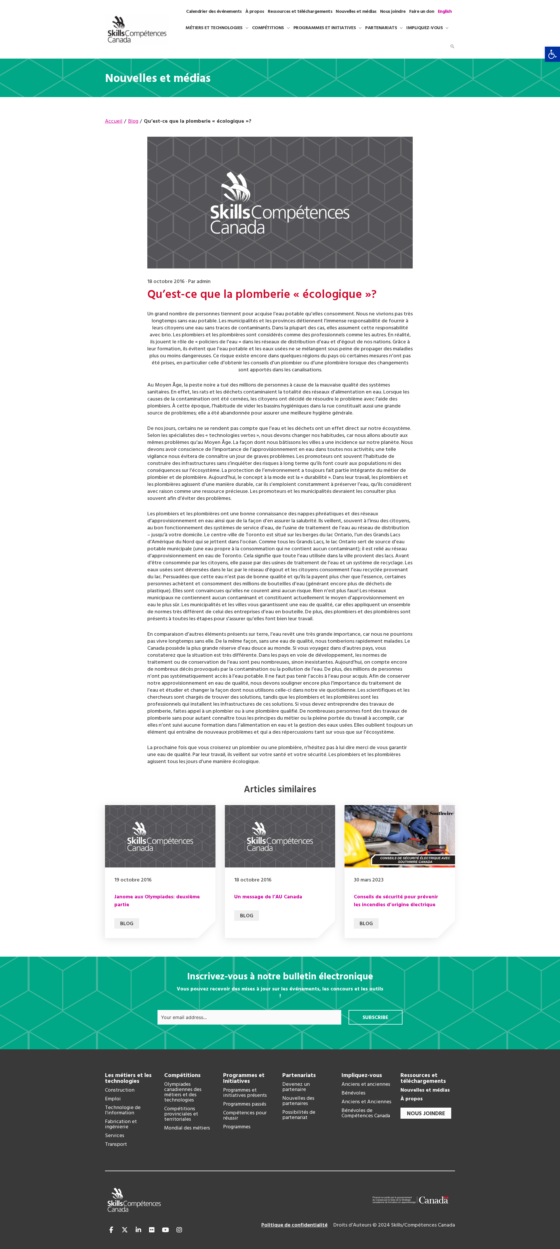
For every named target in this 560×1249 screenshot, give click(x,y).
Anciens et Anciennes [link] (366, 1102)
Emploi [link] (113, 1099)
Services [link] (114, 1136)
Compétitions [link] (182, 1075)
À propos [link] (411, 1099)
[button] (246, 28)
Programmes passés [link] (244, 1104)
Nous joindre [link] (426, 1113)
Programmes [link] (237, 1127)
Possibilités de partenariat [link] (298, 1115)
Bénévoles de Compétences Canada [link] (366, 1113)
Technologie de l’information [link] (123, 1110)
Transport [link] (116, 1144)
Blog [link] (126, 924)
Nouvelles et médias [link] (425, 1090)
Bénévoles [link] (353, 1093)
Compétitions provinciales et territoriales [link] (181, 1114)
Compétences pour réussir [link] (245, 1116)
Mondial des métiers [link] (187, 1128)
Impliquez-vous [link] (362, 1075)
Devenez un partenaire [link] (296, 1087)
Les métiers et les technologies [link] (128, 1078)
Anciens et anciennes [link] (366, 1084)
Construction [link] (119, 1090)
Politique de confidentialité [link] (294, 1225)
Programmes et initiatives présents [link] (245, 1093)
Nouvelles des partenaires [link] (298, 1101)
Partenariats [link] (299, 1075)
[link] (552, 54)
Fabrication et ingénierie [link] (121, 1124)
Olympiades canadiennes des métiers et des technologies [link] (183, 1092)
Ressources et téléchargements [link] (423, 1078)
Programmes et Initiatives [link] (244, 1078)
